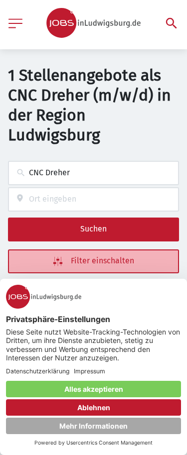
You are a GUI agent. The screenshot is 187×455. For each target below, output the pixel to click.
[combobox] (93, 173)
